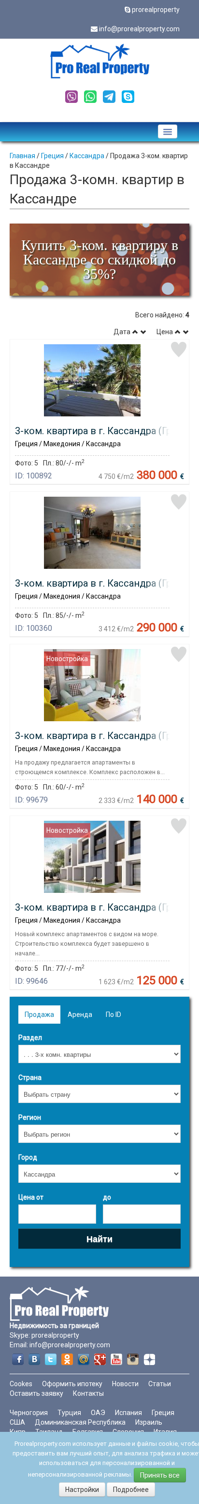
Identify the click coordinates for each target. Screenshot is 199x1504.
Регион (29, 1117)
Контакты (88, 1393)
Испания (128, 1412)
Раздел (30, 1037)
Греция (52, 156)
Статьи (159, 1384)
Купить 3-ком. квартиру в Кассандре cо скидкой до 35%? (99, 259)
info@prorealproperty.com (139, 29)
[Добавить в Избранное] (178, 349)
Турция (69, 1412)
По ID (113, 1014)
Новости (125, 1384)
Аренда (80, 1014)
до (107, 1197)
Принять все (160, 1475)
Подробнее (131, 1489)
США (17, 1422)
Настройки (82, 1489)
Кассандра (87, 156)
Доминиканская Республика (80, 1422)
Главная (22, 156)
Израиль (148, 1422)
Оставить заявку (36, 1393)
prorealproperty (156, 9)
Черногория (29, 1412)
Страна (30, 1077)
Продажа (39, 1014)
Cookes (21, 1384)
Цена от (30, 1197)
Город (27, 1157)
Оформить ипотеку (72, 1384)
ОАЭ (98, 1412)
